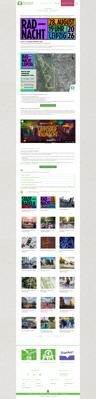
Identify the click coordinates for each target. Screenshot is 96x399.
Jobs (65, 385)
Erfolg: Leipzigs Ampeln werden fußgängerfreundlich (66, 291)
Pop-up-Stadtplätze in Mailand (28, 330)
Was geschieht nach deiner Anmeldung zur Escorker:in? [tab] (32, 182)
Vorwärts (57, 336)
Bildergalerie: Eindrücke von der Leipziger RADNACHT (47, 231)
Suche (77, 2)
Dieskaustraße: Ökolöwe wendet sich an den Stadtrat (66, 311)
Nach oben (48, 391)
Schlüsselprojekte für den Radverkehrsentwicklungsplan (47, 331)
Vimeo (38, 148)
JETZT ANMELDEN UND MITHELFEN (48, 166)
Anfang (36, 336)
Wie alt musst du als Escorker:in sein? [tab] (29, 184)
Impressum (30, 393)
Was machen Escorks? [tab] (26, 175)
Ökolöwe (34, 148)
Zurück (40, 336)
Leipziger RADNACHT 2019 (25, 148)
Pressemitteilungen (64, 393)
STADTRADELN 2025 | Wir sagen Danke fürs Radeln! (28, 231)
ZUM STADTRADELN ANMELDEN (48, 105)
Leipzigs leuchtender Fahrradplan (48, 250)
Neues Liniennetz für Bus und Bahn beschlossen (66, 271)
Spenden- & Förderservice (67, 362)
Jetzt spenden (25, 362)
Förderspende (38, 385)
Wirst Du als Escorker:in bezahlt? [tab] (28, 179)
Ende (61, 336)
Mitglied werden (53, 383)
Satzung (23, 385)
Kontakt (35, 393)
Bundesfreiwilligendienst (69, 383)
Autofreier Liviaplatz (45, 270)
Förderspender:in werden (48, 362)
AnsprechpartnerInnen (26, 387)
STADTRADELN (39, 17)
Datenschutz (42, 393)
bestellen (64, 374)
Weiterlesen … (30, 225)
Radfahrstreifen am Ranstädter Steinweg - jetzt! (47, 311)
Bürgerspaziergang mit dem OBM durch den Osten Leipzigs (67, 331)
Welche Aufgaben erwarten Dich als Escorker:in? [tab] (31, 177)
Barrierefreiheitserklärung (52, 393)
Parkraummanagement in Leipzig (29, 270)
